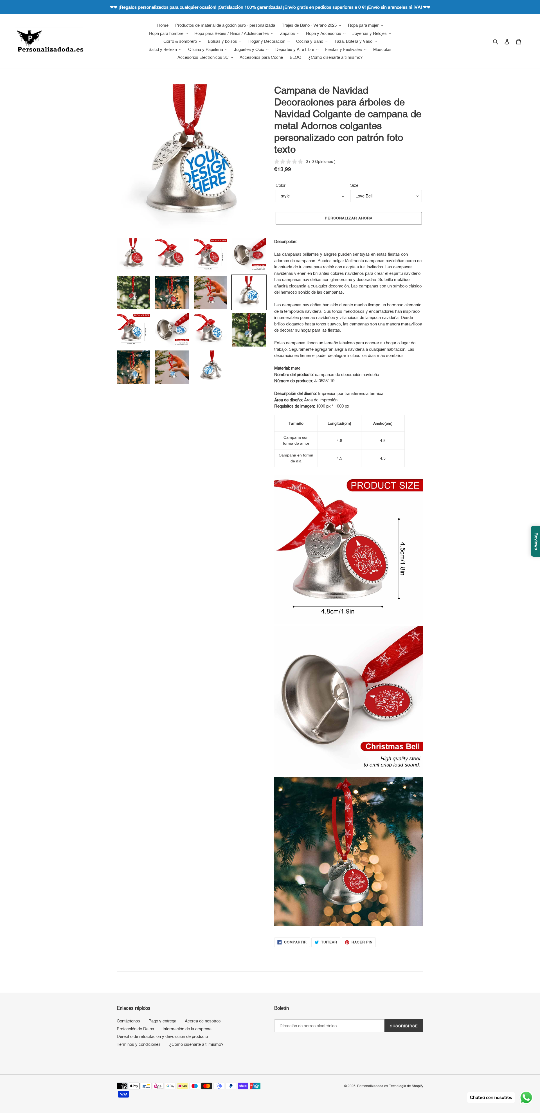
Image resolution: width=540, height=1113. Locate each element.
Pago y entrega (162, 1020)
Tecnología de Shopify (406, 1086)
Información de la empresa (187, 1028)
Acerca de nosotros (203, 1020)
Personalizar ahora (349, 218)
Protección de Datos (135, 1028)
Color (280, 185)
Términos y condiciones (139, 1044)
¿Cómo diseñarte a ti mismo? (196, 1044)
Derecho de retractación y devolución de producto (162, 1036)
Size (354, 185)
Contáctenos (128, 1020)
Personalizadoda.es (372, 1086)
